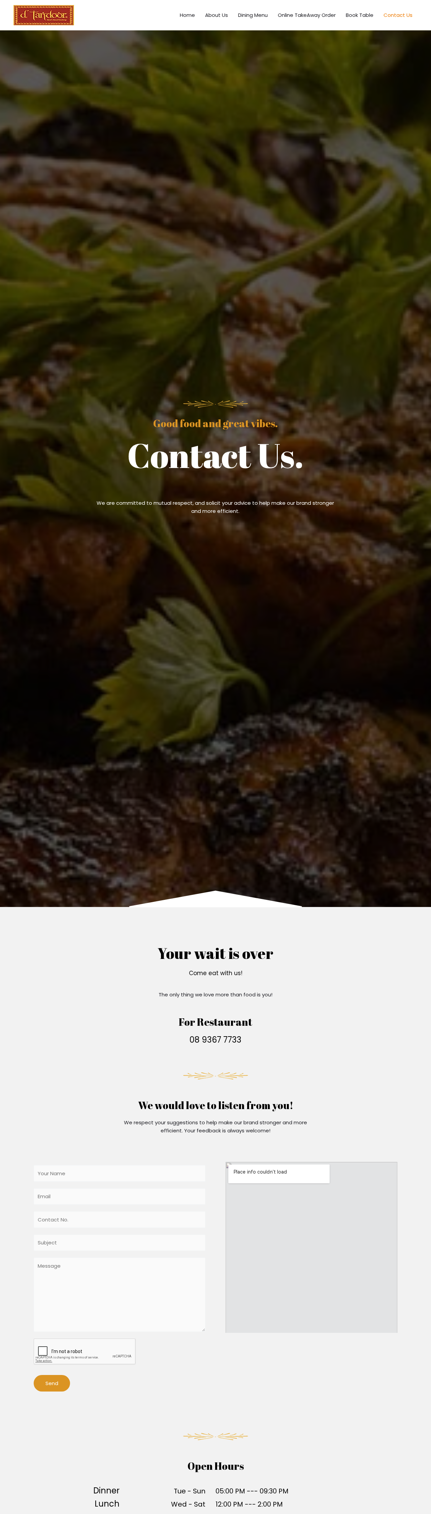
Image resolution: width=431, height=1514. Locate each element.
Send (51, 1383)
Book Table (359, 15)
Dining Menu (253, 15)
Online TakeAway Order (307, 15)
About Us (216, 15)
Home (187, 15)
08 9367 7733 (215, 1039)
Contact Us (398, 15)
